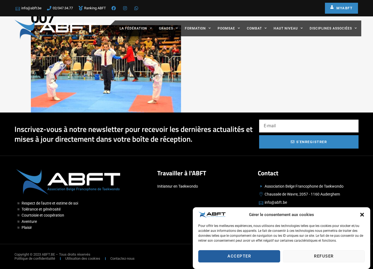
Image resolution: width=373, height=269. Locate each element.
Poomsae (226, 28)
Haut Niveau (286, 28)
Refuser (324, 256)
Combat (254, 28)
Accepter (239, 256)
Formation (195, 28)
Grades (166, 28)
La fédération (133, 28)
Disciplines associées (331, 28)
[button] (362, 214)
